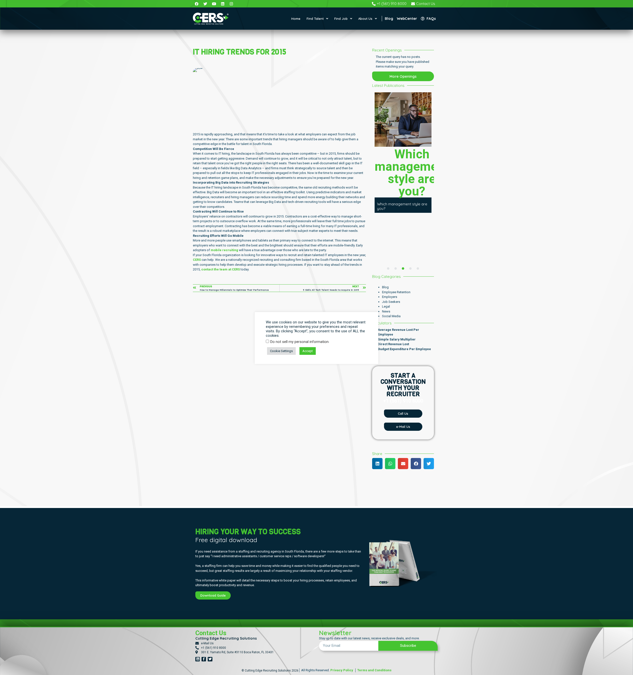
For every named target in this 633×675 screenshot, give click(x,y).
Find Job (341, 19)
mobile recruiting (224, 250)
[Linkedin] (197, 659)
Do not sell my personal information (299, 342)
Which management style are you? (402, 206)
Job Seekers (391, 302)
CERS (197, 260)
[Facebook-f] (204, 659)
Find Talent (315, 19)
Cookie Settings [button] (281, 351)
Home (295, 19)
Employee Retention (396, 292)
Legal (386, 306)
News (386, 311)
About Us (365, 19)
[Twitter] (210, 659)
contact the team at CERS (220, 269)
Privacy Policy (341, 670)
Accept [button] (307, 351)
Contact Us (210, 633)
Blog (385, 287)
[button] (377, 463)
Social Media (391, 316)
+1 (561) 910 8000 (403, 401)
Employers (389, 297)
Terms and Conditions (374, 670)
